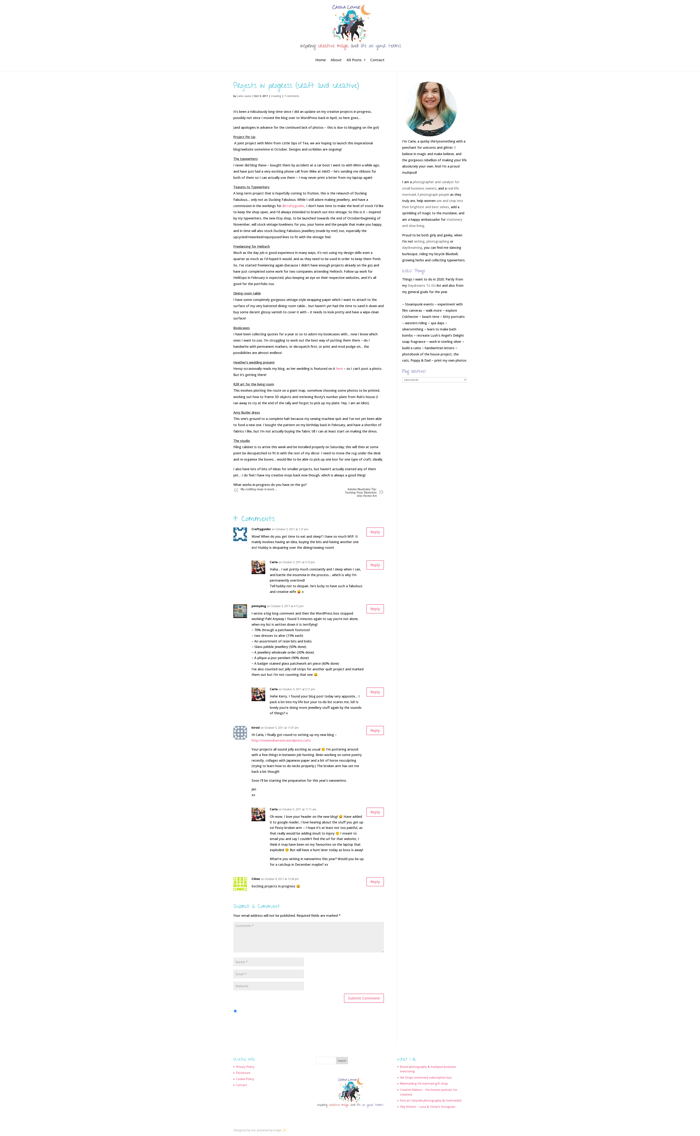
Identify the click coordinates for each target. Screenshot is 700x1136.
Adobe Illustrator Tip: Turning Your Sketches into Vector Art (361, 492)
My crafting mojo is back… (259, 489)
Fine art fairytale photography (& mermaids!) (430, 1100)
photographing (437, 241)
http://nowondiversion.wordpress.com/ (281, 740)
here (340, 368)
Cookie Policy (245, 1079)
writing (419, 241)
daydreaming (412, 247)
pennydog (259, 606)
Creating (276, 96)
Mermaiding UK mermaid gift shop (424, 1084)
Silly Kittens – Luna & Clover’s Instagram (427, 1107)
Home (320, 60)
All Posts (354, 60)
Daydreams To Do (422, 285)
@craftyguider (293, 206)
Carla (274, 562)
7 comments (291, 96)
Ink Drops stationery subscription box (426, 1077)
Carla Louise (244, 96)
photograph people (434, 194)
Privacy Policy (245, 1067)
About (336, 60)
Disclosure (243, 1073)
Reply (375, 531)
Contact (377, 60)
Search (342, 1060)
